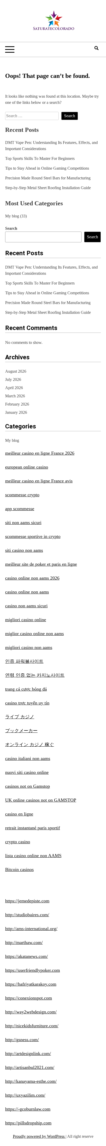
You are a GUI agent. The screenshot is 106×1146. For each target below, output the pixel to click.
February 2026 (17, 404)
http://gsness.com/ (22, 1039)
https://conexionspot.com (28, 998)
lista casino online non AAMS (33, 855)
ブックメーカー (21, 730)
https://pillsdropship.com (28, 1122)
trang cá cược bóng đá (26, 689)
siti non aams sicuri (23, 522)
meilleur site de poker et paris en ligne (41, 564)
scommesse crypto (22, 494)
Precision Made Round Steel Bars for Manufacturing (48, 178)
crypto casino (17, 841)
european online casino (26, 467)
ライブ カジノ (19, 716)
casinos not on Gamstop (27, 786)
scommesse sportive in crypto (32, 536)
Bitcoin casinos (19, 869)
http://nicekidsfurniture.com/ (31, 1025)
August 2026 (15, 371)
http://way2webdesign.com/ (31, 1011)
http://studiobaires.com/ (27, 914)
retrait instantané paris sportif (32, 827)
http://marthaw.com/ (24, 942)
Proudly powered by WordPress (39, 1136)
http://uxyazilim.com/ (25, 1095)
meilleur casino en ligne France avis (39, 480)
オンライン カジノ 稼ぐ (29, 744)
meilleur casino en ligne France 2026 (39, 453)
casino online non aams (27, 591)
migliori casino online (25, 619)
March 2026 (15, 396)
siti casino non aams (24, 550)
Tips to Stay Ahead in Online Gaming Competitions (47, 168)
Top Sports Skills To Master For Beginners (40, 158)
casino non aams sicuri (26, 605)
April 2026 (14, 388)
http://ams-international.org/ (31, 928)
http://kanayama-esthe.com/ (31, 1081)
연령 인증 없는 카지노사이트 (35, 675)
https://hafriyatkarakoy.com (30, 984)
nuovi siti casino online (27, 772)
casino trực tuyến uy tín (27, 702)
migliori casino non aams (28, 647)
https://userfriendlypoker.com (32, 970)
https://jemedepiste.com (27, 900)
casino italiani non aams (27, 758)
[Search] (96, 48)
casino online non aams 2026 (32, 578)
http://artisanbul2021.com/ (29, 1067)
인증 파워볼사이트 (24, 661)
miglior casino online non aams (34, 633)
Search (11, 228)
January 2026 (16, 412)
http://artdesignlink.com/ (28, 1053)
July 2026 (13, 379)
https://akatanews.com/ (26, 956)
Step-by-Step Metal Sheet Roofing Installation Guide (48, 188)
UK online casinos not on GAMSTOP (40, 800)
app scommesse (19, 508)
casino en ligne (19, 814)
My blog (12, 216)
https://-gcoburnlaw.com (27, 1109)
